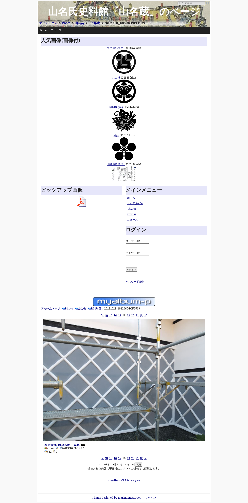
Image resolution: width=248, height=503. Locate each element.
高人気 (132, 208)
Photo (66, 23)
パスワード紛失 (135, 281)
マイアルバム (48, 23)
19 (128, 315)
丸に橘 (116, 77)
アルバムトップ (50, 308)
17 (119, 315)
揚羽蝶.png (116, 107)
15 (110, 315)
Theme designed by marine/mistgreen (116, 497)
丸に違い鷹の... (116, 48)
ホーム (43, 30)
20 (132, 315)
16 (115, 315)
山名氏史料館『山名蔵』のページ (124, 11)
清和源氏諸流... (116, 164)
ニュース (56, 30)
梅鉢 (116, 135)
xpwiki (131, 214)
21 (137, 315)
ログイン (150, 497)
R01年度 (94, 23)
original (135, 480)
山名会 (79, 23)
